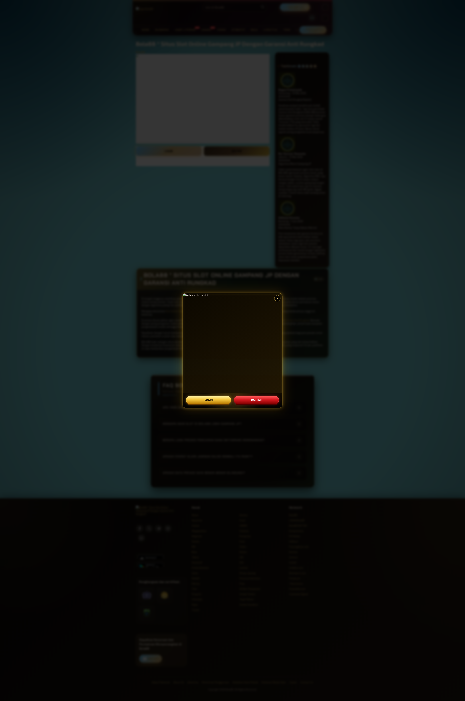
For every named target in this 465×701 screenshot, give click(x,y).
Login (209, 399)
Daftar (256, 399)
